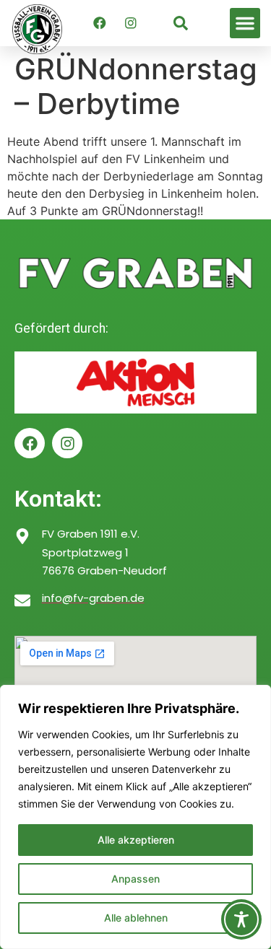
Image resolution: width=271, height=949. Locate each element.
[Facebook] (99, 23)
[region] (135, 817)
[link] (180, 23)
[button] (245, 23)
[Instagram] (131, 23)
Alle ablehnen (136, 917)
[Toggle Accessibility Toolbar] (241, 919)
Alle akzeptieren (136, 840)
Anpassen (135, 879)
